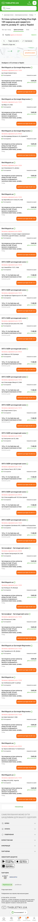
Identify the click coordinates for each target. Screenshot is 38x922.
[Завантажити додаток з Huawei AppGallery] (8, 866)
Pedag (31, 15)
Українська (6, 884)
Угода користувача (6, 889)
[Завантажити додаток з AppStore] (22, 861)
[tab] (18, 30)
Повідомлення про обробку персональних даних (15, 893)
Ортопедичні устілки (21, 15)
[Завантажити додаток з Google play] (8, 861)
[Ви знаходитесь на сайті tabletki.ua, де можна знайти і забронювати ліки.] (10, 3)
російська (18, 884)
